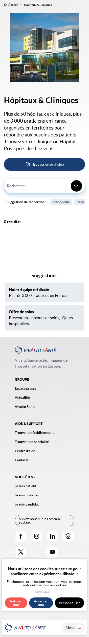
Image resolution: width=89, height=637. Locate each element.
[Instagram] (37, 536)
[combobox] (44, 186)
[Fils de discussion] (68, 536)
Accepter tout (41, 603)
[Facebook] (21, 536)
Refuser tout (16, 603)
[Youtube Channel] (52, 552)
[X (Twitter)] (21, 552)
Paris (81, 202)
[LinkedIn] (52, 536)
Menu (70, 628)
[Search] (76, 186)
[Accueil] (25, 628)
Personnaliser (69, 603)
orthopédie (61, 202)
